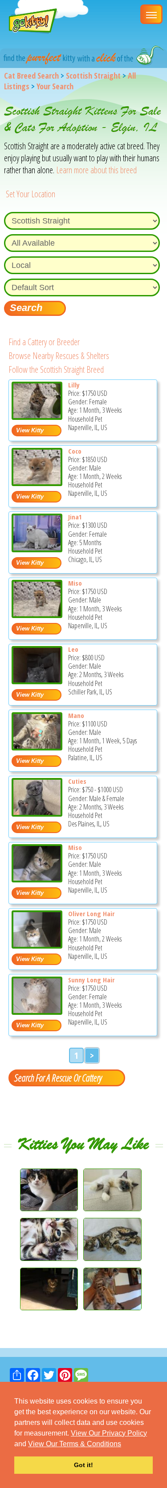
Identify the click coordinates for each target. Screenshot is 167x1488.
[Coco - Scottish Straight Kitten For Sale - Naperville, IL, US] (37, 483)
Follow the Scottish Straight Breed (56, 369)
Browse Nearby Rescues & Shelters (58, 356)
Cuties (77, 781)
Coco (74, 451)
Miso (75, 582)
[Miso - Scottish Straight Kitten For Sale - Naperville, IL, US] (37, 615)
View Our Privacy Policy (109, 1433)
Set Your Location (30, 194)
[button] (124, 1444)
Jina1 (75, 516)
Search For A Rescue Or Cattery (58, 1077)
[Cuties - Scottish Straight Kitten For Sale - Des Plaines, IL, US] (37, 813)
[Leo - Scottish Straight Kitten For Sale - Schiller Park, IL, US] (37, 681)
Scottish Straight (93, 75)
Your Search (55, 86)
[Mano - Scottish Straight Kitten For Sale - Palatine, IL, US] (37, 747)
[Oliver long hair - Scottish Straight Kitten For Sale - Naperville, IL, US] (37, 945)
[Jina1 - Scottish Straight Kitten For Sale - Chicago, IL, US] (37, 549)
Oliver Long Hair (91, 913)
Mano (76, 715)
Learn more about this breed (96, 170)
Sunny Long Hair (91, 979)
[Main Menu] (151, 14)
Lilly (74, 384)
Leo (73, 649)
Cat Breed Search (31, 75)
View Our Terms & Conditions (74, 1444)
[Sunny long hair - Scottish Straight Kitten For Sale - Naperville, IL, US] (37, 1011)
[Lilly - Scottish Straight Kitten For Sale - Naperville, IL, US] (37, 417)
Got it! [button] (83, 1464)
